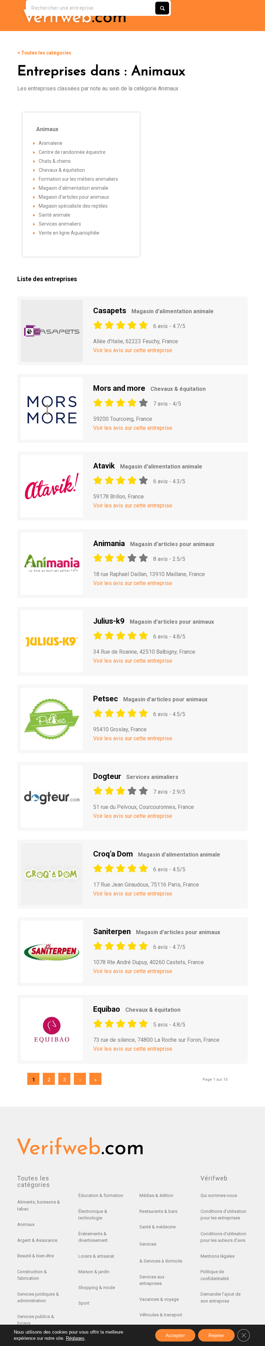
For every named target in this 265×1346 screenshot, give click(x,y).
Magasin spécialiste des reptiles (73, 206)
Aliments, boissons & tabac (38, 1205)
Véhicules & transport (160, 1314)
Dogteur (135, 776)
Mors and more (149, 388)
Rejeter (216, 1335)
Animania (153, 543)
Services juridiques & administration (38, 1297)
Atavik (147, 466)
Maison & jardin (93, 1271)
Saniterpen (156, 931)
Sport (83, 1303)
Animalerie (50, 143)
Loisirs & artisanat (96, 1256)
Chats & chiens (55, 161)
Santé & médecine (157, 1226)
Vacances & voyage (159, 1299)
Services (147, 1244)
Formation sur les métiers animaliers (78, 179)
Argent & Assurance (37, 1240)
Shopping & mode (96, 1287)
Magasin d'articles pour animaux (74, 197)
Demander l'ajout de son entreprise (220, 1297)
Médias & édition (156, 1195)
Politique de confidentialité (214, 1275)
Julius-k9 (153, 621)
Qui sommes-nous (218, 1195)
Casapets (153, 310)
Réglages (75, 1338)
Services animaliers (60, 224)
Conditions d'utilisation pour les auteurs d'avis (223, 1237)
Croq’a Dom (156, 854)
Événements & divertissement (93, 1237)
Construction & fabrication (32, 1275)
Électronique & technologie (92, 1215)
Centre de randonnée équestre (72, 152)
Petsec (150, 698)
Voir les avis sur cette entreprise (132, 350)
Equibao (136, 1009)
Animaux (26, 1224)
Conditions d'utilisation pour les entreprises (223, 1215)
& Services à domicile (160, 1261)
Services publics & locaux (35, 1320)
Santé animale (54, 215)
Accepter (175, 1335)
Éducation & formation (100, 1195)
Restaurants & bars (158, 1211)
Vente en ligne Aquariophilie (69, 233)
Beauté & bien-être (35, 1255)
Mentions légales (217, 1256)
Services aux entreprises (151, 1280)
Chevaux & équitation (62, 170)
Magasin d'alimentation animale (73, 188)
